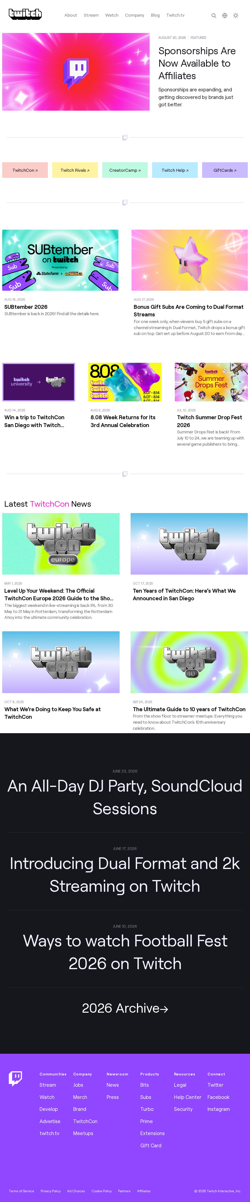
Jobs (78, 1085)
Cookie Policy (102, 1191)
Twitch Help (173, 170)
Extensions (152, 1133)
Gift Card (150, 1145)
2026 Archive (121, 1007)
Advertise (50, 1121)
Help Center (187, 1097)
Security (183, 1109)
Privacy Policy (51, 1191)
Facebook (218, 1097)
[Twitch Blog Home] (25, 14)
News (113, 1085)
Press (113, 1097)
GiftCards (223, 170)
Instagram (219, 1109)
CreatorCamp (123, 170)
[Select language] (224, 15)
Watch (111, 15)
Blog (155, 15)
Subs (145, 1097)
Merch (80, 1097)
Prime (146, 1121)
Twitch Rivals (73, 170)
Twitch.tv (175, 15)
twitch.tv (49, 1133)
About (70, 15)
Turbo (147, 1109)
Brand (79, 1109)
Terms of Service (21, 1191)
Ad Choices (76, 1191)
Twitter (215, 1085)
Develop (49, 1109)
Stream (91, 15)
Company (134, 15)
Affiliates (144, 1191)
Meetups (83, 1133)
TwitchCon (23, 170)
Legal (180, 1085)
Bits (144, 1085)
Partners (124, 1191)
